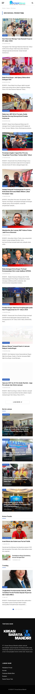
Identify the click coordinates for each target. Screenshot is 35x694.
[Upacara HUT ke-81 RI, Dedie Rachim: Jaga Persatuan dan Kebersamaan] (17, 371)
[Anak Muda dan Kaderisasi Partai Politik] (17, 530)
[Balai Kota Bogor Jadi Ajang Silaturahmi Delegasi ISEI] (17, 66)
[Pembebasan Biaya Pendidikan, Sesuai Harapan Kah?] (6, 558)
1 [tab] (13, 609)
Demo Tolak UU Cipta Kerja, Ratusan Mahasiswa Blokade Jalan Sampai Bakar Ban (16, 479)
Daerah (5, 35)
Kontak (4, 670)
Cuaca (8, 8)
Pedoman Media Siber (8, 673)
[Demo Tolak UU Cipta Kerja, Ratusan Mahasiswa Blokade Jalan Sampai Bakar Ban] (17, 475)
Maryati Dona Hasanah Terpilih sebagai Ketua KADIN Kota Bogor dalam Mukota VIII (17, 454)
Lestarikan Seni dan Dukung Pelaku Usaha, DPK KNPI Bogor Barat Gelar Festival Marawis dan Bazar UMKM (16, 429)
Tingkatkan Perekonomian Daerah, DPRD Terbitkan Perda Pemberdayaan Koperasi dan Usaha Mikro (16, 593)
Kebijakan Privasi (7, 667)
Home (3, 8)
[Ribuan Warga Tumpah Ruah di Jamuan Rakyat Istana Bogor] (17, 335)
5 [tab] (20, 609)
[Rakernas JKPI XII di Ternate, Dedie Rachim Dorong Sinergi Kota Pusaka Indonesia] (17, 103)
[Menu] (3, 3)
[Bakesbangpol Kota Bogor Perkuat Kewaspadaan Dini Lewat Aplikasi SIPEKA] (17, 257)
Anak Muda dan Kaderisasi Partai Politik (16, 541)
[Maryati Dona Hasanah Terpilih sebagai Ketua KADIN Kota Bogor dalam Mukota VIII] (17, 450)
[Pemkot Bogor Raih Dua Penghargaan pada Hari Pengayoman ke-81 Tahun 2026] (17, 296)
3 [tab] (17, 609)
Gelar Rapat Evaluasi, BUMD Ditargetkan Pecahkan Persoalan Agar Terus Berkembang (17, 504)
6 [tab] (22, 609)
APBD (4, 489)
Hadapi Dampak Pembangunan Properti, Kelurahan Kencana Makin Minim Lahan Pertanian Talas (16, 191)
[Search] (32, 3)
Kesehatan (6, 464)
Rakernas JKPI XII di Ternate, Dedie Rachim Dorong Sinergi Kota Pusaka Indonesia (15, 116)
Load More (16, 402)
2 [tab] (15, 609)
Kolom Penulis (7, 538)
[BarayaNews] (17, 3)
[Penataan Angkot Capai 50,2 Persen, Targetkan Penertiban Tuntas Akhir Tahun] (17, 141)
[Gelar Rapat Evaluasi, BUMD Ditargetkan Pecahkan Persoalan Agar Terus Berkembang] (17, 500)
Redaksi (4, 676)
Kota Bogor (6, 74)
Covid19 (5, 587)
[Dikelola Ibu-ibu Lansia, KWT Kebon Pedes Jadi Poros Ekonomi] (17, 219)
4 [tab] (18, 609)
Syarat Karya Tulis (7, 679)
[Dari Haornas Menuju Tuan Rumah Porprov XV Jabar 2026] (17, 27)
